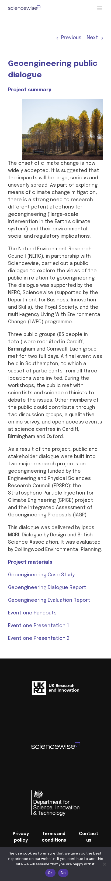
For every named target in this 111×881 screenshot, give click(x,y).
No (63, 873)
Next (92, 37)
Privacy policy (21, 837)
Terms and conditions (54, 837)
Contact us (88, 837)
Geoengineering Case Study (41, 575)
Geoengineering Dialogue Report (47, 587)
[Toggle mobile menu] (100, 8)
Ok (50, 873)
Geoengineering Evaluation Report (49, 600)
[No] (104, 864)
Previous (71, 37)
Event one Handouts (32, 613)
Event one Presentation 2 (39, 638)
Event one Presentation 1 (38, 625)
